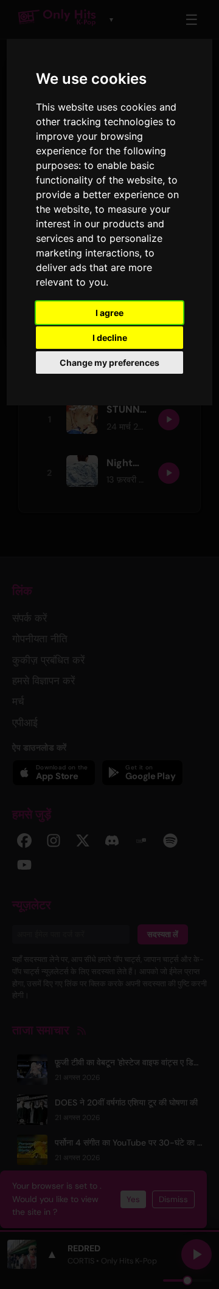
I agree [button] (109, 313)
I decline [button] (109, 337)
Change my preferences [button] (109, 362)
